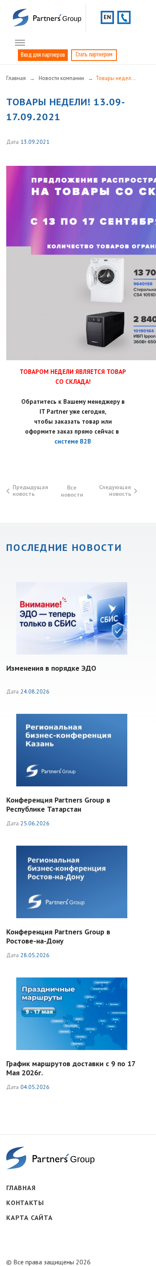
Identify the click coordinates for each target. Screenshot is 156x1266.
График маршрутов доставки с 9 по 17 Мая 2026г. (70, 1068)
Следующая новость (115, 490)
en (107, 17)
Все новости (72, 491)
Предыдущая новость (30, 490)
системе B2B (72, 441)
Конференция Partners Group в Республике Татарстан (58, 804)
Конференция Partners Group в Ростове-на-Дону (58, 936)
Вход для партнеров (43, 55)
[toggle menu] (20, 43)
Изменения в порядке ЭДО (51, 668)
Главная (21, 1188)
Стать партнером (94, 54)
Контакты (25, 1202)
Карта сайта (29, 1217)
